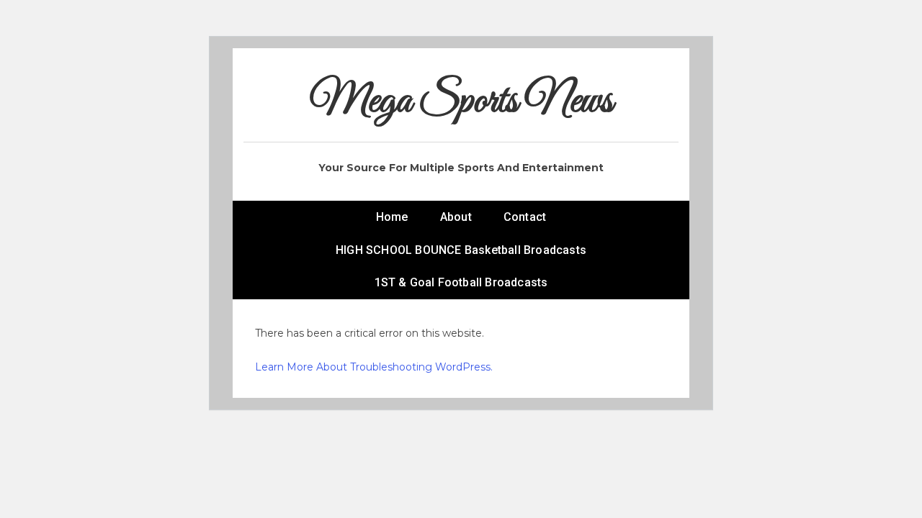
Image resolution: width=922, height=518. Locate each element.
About (456, 217)
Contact (524, 217)
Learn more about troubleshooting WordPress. (374, 366)
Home (392, 217)
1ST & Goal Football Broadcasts (461, 282)
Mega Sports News (461, 102)
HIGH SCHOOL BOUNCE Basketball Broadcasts (461, 250)
